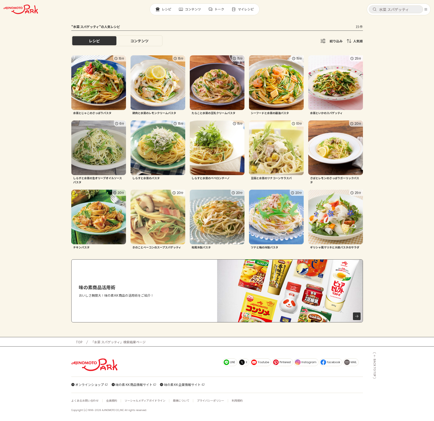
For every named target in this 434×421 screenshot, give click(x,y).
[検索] (374, 9)
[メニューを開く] (426, 9)
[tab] (139, 40)
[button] (396, 9)
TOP (79, 342)
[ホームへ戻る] (20, 9)
